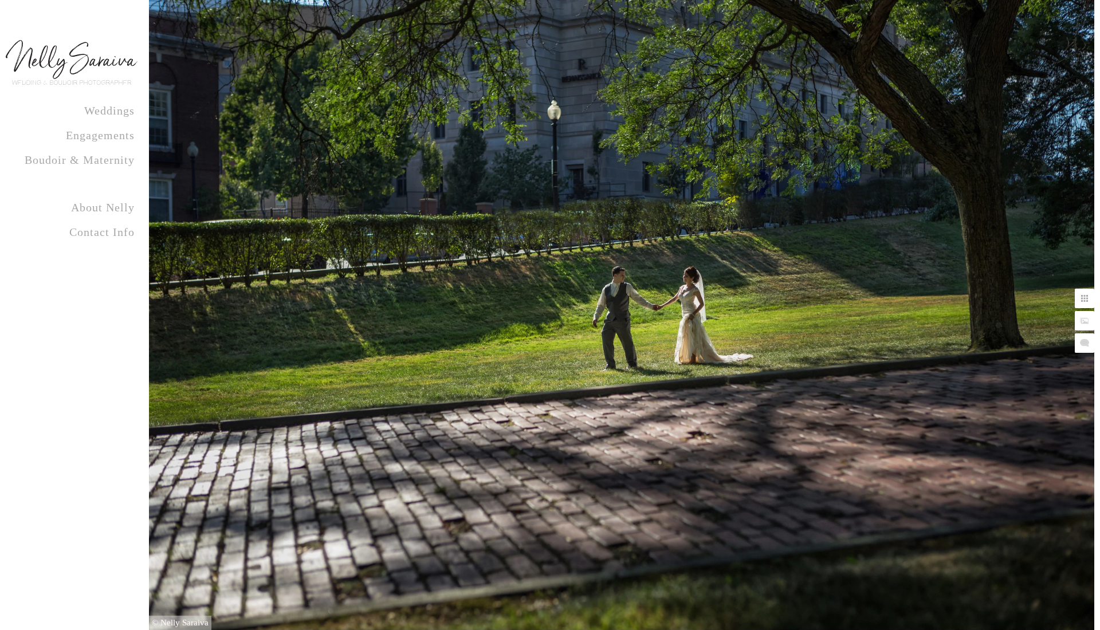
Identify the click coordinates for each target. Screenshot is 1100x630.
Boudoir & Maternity (80, 159)
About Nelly (103, 207)
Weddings (109, 110)
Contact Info (102, 232)
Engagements (100, 135)
